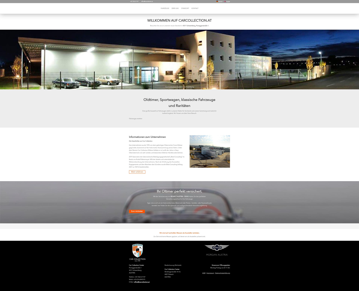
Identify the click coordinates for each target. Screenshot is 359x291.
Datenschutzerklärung (222, 273)
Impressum (210, 273)
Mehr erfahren (137, 172)
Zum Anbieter (137, 211)
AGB (203, 273)
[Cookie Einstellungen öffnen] (4, 289)
